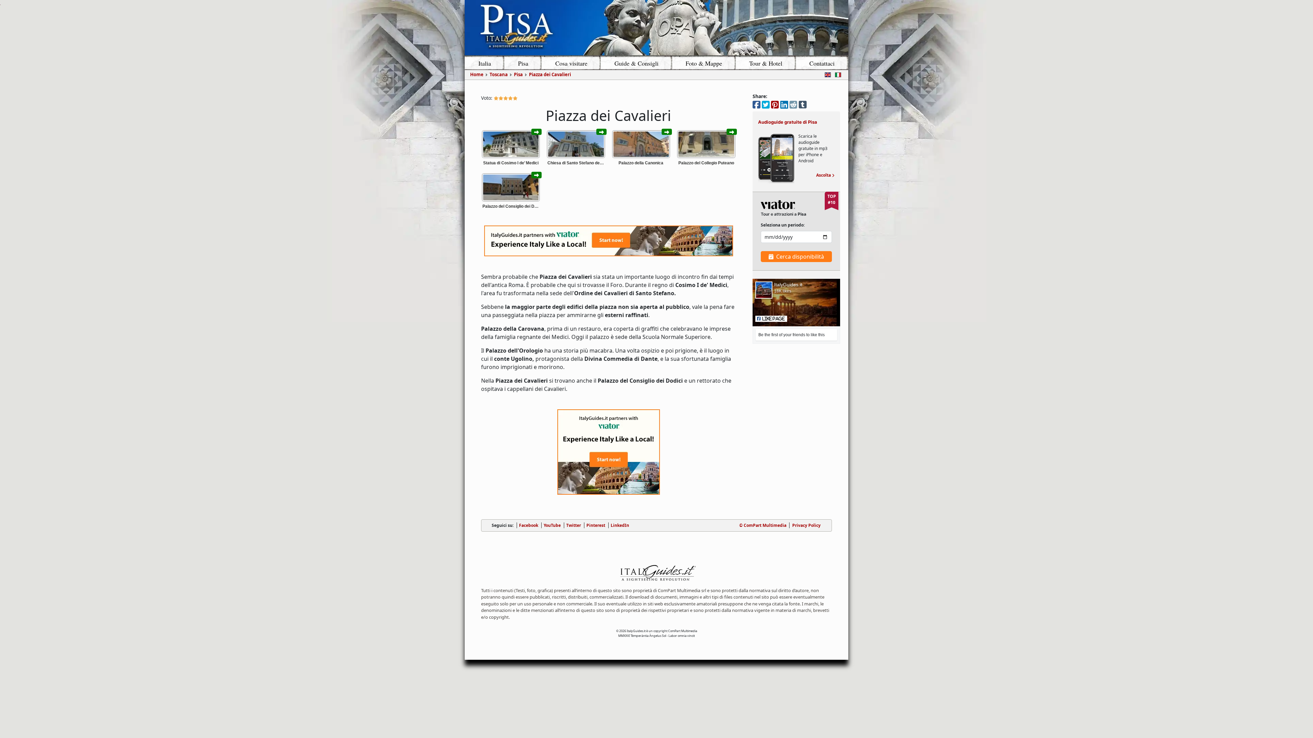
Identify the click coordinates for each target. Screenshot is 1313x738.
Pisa (523, 63)
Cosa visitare (571, 63)
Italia (484, 63)
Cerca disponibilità (800, 256)
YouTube (552, 525)
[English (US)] (826, 74)
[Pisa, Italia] (656, 27)
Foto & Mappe (704, 63)
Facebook (528, 525)
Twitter (573, 525)
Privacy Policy (806, 525)
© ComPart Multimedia (762, 525)
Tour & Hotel (765, 63)
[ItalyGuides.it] (656, 574)
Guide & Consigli (636, 63)
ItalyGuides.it (788, 284)
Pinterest (595, 525)
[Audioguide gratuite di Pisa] (776, 158)
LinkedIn (620, 525)
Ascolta (825, 175)
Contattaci (822, 63)
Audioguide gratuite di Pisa (787, 122)
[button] (771, 319)
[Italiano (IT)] (836, 74)
